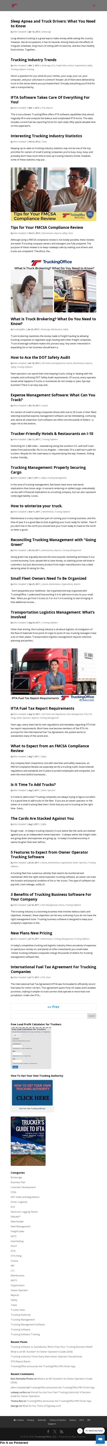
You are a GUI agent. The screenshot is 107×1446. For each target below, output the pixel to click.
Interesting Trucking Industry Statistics (46, 135)
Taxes (44, 141)
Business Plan (18, 1182)
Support (52, 1423)
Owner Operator (23, 718)
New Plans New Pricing (31, 933)
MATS (14, 1280)
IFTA (43, 107)
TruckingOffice (19, 329)
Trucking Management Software (28, 1324)
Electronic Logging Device (24, 1211)
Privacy (30, 1420)
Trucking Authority (21, 1314)
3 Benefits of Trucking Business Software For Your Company (51, 897)
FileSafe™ (15, 1216)
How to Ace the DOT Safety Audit (40, 357)
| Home (20, 1420)
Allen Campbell (19, 31)
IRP (12, 1265)
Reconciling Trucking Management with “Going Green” (53, 542)
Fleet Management (75, 714)
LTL (13, 1270)
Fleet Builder (17, 1221)
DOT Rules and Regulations (53, 363)
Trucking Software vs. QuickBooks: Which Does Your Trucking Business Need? (52, 1346)
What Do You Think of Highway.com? (41, 1405)
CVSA (13, 1192)
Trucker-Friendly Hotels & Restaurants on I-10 (52, 433)
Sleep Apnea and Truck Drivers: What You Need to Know (53, 23)
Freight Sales (61, 65)
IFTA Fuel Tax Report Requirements (42, 708)
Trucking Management (56, 477)
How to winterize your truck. (36, 505)
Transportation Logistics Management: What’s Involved (53, 614)
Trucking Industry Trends (33, 59)
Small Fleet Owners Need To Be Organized (48, 578)
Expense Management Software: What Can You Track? (53, 397)
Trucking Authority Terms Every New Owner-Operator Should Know (46, 1356)
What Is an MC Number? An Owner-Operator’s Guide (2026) (42, 1351)
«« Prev (53, 1006)
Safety (89, 65)
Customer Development (23, 1187)
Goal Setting (17, 1241)
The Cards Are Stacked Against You (42, 818)
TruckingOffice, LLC (46, 1436)
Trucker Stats (18, 1309)
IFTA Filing (16, 1255)
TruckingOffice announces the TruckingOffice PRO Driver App (43, 1366)
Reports (49, 107)
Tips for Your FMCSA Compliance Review (47, 227)
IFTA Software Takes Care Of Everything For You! (50, 100)
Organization (80, 65)
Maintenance (47, 233)
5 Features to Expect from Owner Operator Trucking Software (49, 854)
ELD (53, 65)
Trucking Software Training (22, 69)
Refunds (42, 1420)
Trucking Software (24, 367)
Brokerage (46, 31)
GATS (13, 1236)
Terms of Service (57, 1420)
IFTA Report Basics (20, 1361)
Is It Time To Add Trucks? (33, 784)
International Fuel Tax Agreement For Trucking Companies (53, 969)
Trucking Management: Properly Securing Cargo (48, 470)
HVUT (14, 1246)
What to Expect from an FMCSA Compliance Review (50, 748)
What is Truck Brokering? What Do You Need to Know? (53, 321)
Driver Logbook (19, 1201)
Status (72, 1420)
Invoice (71, 65)
